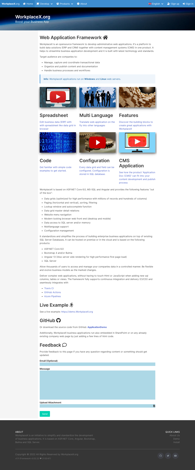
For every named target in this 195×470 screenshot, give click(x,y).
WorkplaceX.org (69, 454)
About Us (175, 435)
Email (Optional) (49, 360)
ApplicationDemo (97, 327)
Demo (176, 438)
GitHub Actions (52, 292)
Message (45, 368)
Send (45, 413)
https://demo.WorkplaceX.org (77, 311)
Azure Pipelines (52, 296)
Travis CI (49, 288)
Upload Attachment (50, 402)
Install (176, 442)
